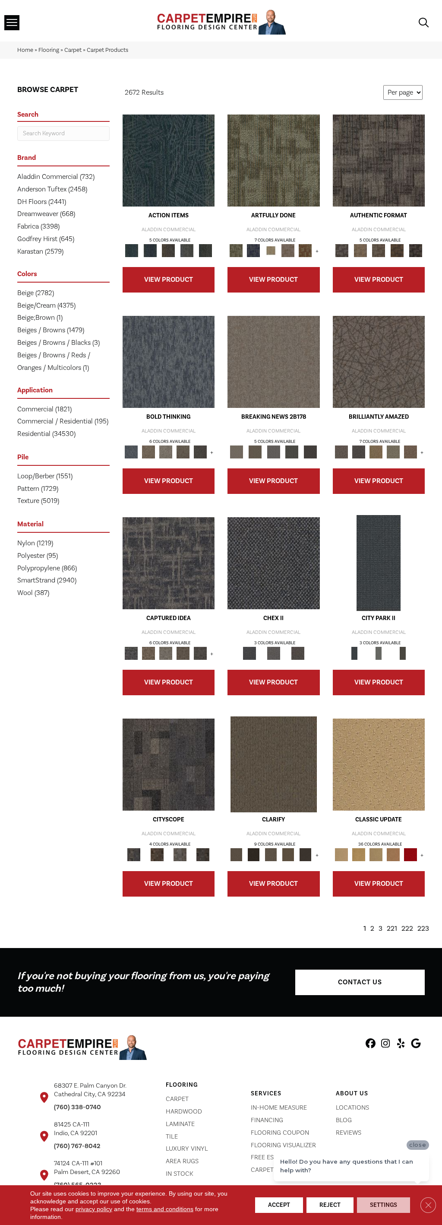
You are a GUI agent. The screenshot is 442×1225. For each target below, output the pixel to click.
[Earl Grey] (187, 250)
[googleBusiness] (416, 1044)
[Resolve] (273, 764)
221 (392, 929)
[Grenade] (148, 452)
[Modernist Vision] (270, 250)
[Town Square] (273, 653)
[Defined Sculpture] (360, 250)
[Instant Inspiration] (410, 452)
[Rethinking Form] (397, 250)
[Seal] (200, 452)
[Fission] (183, 452)
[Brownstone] (169, 250)
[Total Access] (311, 452)
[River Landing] (273, 563)
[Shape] (169, 361)
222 (407, 929)
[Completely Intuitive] (376, 452)
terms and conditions (164, 1209)
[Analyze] (253, 854)
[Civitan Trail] (157, 854)
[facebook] (370, 1044)
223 (423, 929)
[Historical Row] (298, 653)
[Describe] (270, 854)
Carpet (73, 50)
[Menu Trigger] (11, 22)
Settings (383, 1205)
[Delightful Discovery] (273, 160)
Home (25, 50)
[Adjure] (305, 854)
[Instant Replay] (273, 452)
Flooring (48, 50)
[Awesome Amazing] (288, 250)
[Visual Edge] (379, 160)
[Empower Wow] (393, 452)
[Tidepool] (169, 160)
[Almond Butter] (376, 854)
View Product (168, 279)
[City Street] (205, 250)
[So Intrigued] (379, 361)
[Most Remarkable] (253, 250)
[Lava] (165, 452)
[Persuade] (288, 854)
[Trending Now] (273, 361)
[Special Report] (255, 452)
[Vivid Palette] (305, 250)
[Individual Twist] (379, 250)
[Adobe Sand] (379, 764)
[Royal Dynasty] (410, 854)
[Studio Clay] (393, 854)
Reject (330, 1205)
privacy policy (94, 1209)
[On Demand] (292, 452)
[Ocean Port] (150, 250)
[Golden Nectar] (358, 854)
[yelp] (401, 1044)
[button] (360, 982)
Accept (279, 1205)
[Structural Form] (415, 250)
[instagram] (385, 1044)
